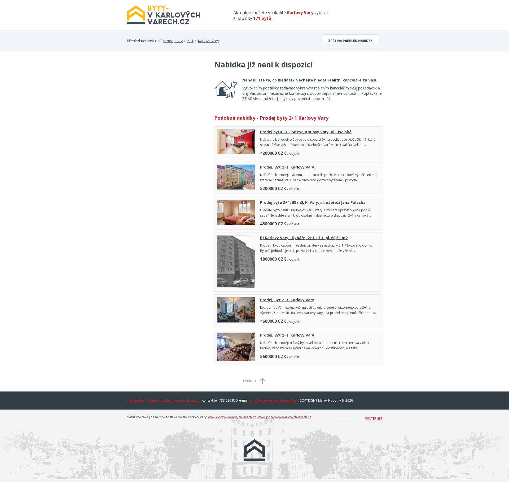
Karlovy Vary (208, 40)
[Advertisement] (166, 102)
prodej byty (173, 40)
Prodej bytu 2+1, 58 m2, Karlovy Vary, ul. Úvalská (306, 131)
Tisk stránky (135, 400)
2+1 (190, 40)
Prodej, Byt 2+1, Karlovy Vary (287, 167)
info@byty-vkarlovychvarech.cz (273, 400)
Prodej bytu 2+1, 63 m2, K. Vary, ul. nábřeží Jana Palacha (313, 202)
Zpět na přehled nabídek (350, 40)
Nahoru (249, 380)
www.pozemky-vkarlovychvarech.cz (284, 417)
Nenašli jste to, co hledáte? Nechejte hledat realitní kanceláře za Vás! (309, 80)
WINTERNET (373, 418)
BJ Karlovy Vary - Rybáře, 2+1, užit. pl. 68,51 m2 (304, 237)
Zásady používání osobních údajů (173, 400)
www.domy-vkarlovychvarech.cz (232, 417)
